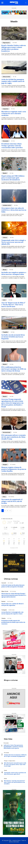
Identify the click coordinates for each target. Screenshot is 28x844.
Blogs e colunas (11, 680)
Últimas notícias (11, 579)
